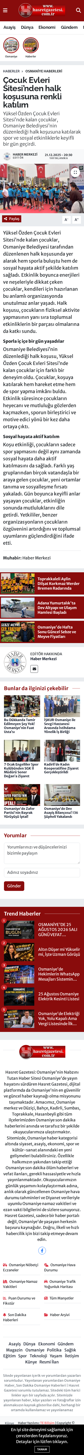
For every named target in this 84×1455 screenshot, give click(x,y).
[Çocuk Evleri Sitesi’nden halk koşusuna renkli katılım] (42, 188)
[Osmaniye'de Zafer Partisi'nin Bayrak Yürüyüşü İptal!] (22, 794)
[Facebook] (42, 1250)
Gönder (14, 886)
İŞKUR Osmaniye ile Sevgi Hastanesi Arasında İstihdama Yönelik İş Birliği (59, 726)
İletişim (72, 1355)
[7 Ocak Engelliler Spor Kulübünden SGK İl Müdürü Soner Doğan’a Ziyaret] (22, 750)
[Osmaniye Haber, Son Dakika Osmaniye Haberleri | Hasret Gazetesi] (41, 10)
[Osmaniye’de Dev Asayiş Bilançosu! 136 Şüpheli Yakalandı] (62, 794)
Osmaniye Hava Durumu (60, 1267)
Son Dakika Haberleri (14, 1317)
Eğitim (9, 1355)
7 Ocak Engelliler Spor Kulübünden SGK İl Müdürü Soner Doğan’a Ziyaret (21, 770)
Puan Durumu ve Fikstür (19, 1301)
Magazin (14, 1350)
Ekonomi (46, 27)
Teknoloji (38, 1355)
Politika (54, 1350)
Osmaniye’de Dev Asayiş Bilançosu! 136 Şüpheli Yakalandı (61, 813)
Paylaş (14, 218)
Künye (31, 1362)
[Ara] (78, 10)
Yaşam (56, 1355)
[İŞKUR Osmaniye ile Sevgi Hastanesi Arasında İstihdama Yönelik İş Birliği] (62, 705)
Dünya (27, 27)
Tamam (42, 1449)
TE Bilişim (47, 1423)
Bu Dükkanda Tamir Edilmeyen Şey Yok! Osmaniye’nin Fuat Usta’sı (19, 726)
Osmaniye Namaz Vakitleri (20, 1284)
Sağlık (70, 1350)
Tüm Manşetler (61, 1298)
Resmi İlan (49, 1362)
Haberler (11, 71)
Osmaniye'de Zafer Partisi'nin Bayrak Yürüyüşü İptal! (19, 813)
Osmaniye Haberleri (43, 71)
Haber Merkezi (43, 658)
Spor (22, 1355)
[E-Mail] (34, 669)
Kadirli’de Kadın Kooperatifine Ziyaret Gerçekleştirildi (61, 768)
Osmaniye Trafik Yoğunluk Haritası (60, 1284)
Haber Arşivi (60, 1315)
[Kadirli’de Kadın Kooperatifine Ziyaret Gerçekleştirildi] (62, 750)
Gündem (69, 27)
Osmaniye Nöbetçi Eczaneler (20, 1267)
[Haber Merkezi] (15, 661)
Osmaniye (34, 1350)
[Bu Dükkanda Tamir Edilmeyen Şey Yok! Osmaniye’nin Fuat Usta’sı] (22, 705)
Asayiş (9, 27)
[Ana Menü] (5, 10)
